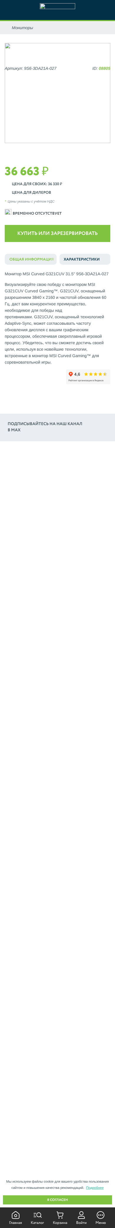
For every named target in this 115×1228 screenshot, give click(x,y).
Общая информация (31, 259)
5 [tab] (75, 149)
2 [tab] (49, 149)
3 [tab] (57, 149)
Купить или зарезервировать (57, 233)
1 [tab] (40, 149)
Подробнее (95, 1188)
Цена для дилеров (31, 193)
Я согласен (57, 1200)
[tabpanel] (57, 93)
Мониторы (22, 27)
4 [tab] (66, 149)
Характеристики (82, 259)
